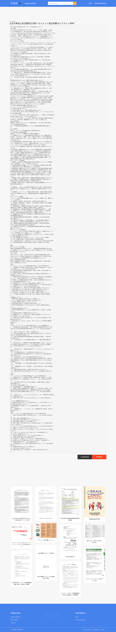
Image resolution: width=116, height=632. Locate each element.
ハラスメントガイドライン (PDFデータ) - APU (94, 579)
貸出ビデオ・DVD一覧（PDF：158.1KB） (94, 541)
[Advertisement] (58, 14)
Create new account (80, 620)
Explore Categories (15, 617)
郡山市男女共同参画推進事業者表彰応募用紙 (70, 519)
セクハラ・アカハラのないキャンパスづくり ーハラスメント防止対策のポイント (21, 544)
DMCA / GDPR (96, 629)
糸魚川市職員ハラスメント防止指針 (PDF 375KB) (46, 577)
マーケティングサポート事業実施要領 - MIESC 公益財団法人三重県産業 (70, 594)
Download (85, 457)
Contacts (13, 623)
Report (99, 457)
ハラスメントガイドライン (46, 518)
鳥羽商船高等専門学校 (94, 519)
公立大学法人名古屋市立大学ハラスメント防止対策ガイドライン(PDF (21, 519)
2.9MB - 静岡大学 (70, 556)
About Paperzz (14, 620)
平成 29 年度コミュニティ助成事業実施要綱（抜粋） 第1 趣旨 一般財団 (21, 583)
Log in (76, 617)
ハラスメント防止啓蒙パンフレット (46, 540)
